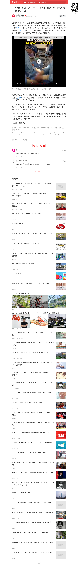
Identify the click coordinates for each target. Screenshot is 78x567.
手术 (31, 30)
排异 (19, 98)
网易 (13, 2)
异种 (21, 30)
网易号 (19, 2)
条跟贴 (38, 171)
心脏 (17, 28)
